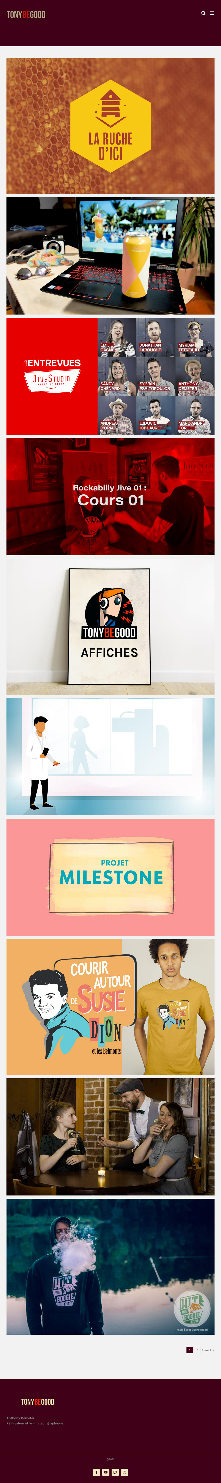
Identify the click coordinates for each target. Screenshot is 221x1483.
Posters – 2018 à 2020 (106, 627)
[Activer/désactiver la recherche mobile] (203, 13)
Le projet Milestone (106, 877)
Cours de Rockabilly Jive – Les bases (106, 496)
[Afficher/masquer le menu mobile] (212, 13)
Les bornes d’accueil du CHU (106, 756)
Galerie (114, 126)
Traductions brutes (106, 1007)
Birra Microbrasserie (106, 256)
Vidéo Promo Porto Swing (106, 1137)
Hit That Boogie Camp (106, 1266)
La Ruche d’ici (106, 126)
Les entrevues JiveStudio (106, 376)
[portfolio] (110, 126)
